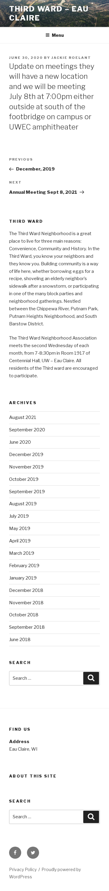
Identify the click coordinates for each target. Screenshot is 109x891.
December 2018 (26, 590)
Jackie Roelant (71, 58)
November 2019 (26, 467)
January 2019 (23, 578)
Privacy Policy (23, 869)
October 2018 (23, 615)
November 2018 (26, 602)
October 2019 (23, 479)
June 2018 (20, 639)
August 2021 (22, 417)
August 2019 (23, 503)
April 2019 (20, 541)
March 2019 (21, 553)
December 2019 (26, 454)
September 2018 (27, 627)
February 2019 (24, 565)
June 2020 (20, 442)
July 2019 (19, 516)
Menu (58, 35)
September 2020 (27, 430)
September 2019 (27, 491)
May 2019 (19, 528)
